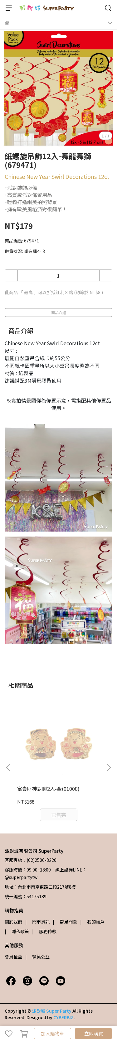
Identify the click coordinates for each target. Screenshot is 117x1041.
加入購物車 (52, 1033)
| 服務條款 (44, 931)
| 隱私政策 (17, 931)
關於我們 (13, 922)
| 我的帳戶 (92, 922)
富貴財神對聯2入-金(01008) (48, 789)
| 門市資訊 (37, 922)
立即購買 (93, 1033)
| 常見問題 (65, 922)
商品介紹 (58, 312)
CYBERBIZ (63, 1017)
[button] (108, 767)
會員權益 (13, 956)
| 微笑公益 (37, 956)
